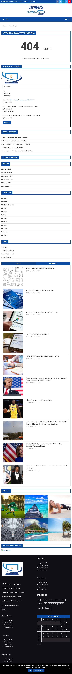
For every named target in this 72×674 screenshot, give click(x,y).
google (40, 603)
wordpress (60, 603)
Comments (53, 263)
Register (6, 122)
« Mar (38, 644)
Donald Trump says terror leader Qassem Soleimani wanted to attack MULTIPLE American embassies (47, 379)
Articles (26, 1)
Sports (5, 222)
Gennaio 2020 (7, 172)
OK (30, 670)
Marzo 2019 (7, 183)
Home (20, 1)
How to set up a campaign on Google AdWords (16, 144)
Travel (5, 228)
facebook (58, 600)
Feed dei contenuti (8, 250)
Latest (18, 263)
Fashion (5, 198)
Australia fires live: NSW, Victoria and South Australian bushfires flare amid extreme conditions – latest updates (47, 423)
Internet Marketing (8, 205)
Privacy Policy (14, 100)
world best (44, 608)
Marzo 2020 (7, 169)
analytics (51, 600)
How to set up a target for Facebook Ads (15, 141)
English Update (43, 563)
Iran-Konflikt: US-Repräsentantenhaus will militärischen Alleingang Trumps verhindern (44, 445)
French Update (43, 570)
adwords (44, 600)
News (5, 208)
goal (63, 600)
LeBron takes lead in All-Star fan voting (39, 400)
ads (38, 600)
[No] (70, 669)
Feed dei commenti (8, 254)
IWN (39, 271)
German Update (43, 565)
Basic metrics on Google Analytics (13, 147)
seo (45, 603)
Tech (4, 225)
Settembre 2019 (8, 179)
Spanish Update (43, 567)
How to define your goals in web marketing (15, 137)
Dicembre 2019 (7, 176)
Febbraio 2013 (7, 186)
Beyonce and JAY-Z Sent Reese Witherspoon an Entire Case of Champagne (46, 467)
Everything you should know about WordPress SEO (18, 151)
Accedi (5, 247)
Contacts (32, 1)
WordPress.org (7, 257)
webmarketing (52, 603)
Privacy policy (39, 670)
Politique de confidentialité (26, 100)
